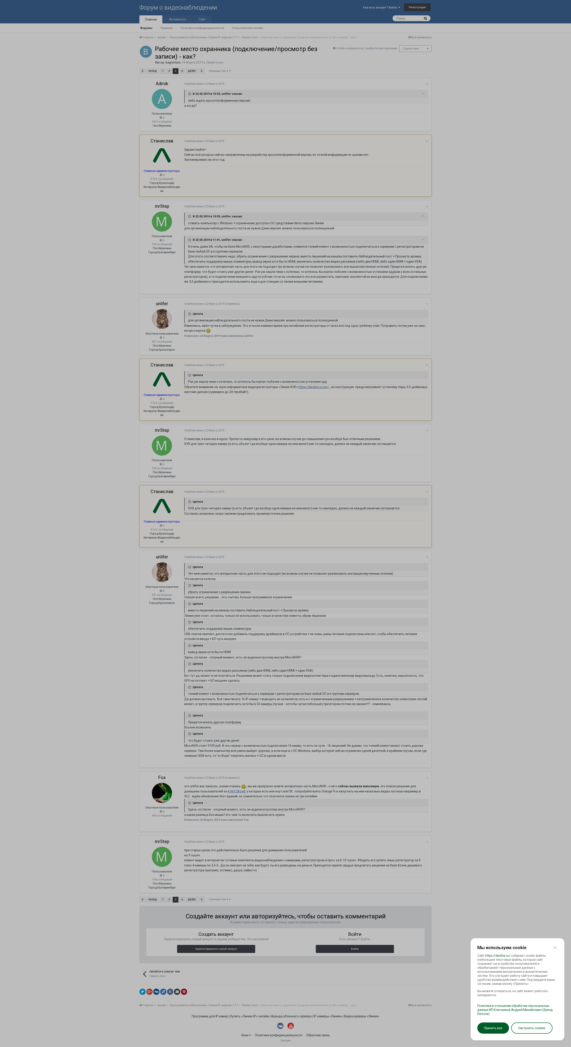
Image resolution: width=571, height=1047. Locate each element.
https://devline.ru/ (497, 955)
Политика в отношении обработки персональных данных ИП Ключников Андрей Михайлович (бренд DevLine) (515, 1010)
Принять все (493, 1028)
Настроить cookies (531, 1028)
